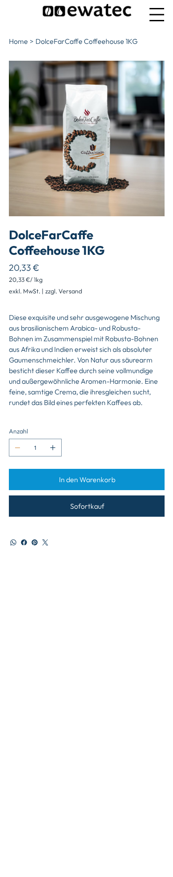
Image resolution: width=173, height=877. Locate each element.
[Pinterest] (34, 542)
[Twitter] (45, 542)
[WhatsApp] (13, 542)
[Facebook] (24, 542)
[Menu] (156, 14)
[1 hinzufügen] (53, 447)
